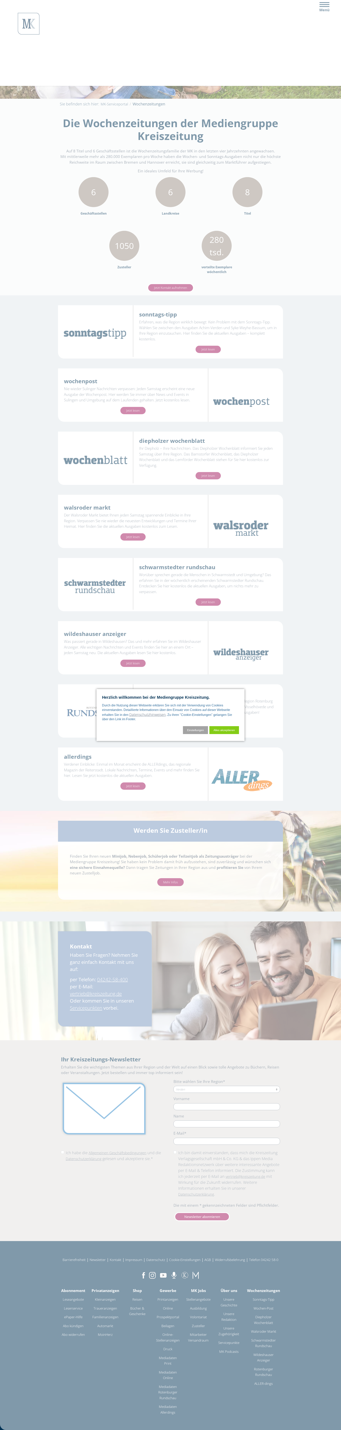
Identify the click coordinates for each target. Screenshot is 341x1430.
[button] (224, 730)
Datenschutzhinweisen (147, 714)
